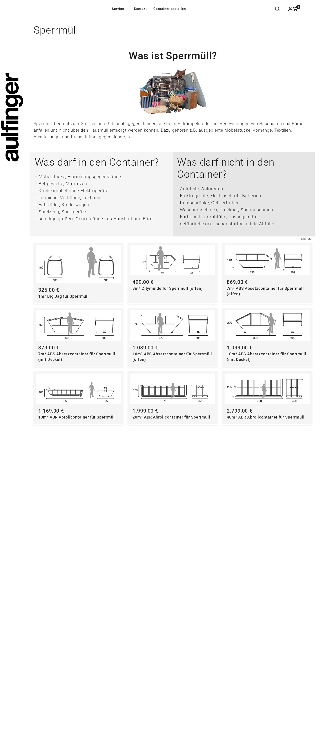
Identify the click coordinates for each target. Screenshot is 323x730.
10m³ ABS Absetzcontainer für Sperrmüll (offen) (172, 357)
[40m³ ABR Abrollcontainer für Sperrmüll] (267, 389)
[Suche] (277, 9)
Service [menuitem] (118, 9)
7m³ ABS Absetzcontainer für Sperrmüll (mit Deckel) (76, 357)
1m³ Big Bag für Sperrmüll (63, 296)
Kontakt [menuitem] (140, 9)
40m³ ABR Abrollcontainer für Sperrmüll (266, 417)
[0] (294, 9)
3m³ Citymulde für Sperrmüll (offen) (167, 288)
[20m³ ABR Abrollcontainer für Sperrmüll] (172, 389)
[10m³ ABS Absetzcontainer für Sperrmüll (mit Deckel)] (267, 325)
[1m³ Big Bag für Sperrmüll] (78, 264)
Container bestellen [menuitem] (169, 9)
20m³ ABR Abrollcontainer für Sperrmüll (171, 417)
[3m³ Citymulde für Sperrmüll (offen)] (172, 260)
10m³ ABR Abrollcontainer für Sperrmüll (77, 417)
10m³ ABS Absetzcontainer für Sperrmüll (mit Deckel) (266, 357)
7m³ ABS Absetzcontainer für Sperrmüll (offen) (265, 291)
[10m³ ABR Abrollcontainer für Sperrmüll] (78, 389)
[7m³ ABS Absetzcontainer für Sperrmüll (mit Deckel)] (78, 325)
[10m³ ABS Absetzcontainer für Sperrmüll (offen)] (172, 325)
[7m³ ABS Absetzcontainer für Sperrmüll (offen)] (267, 260)
